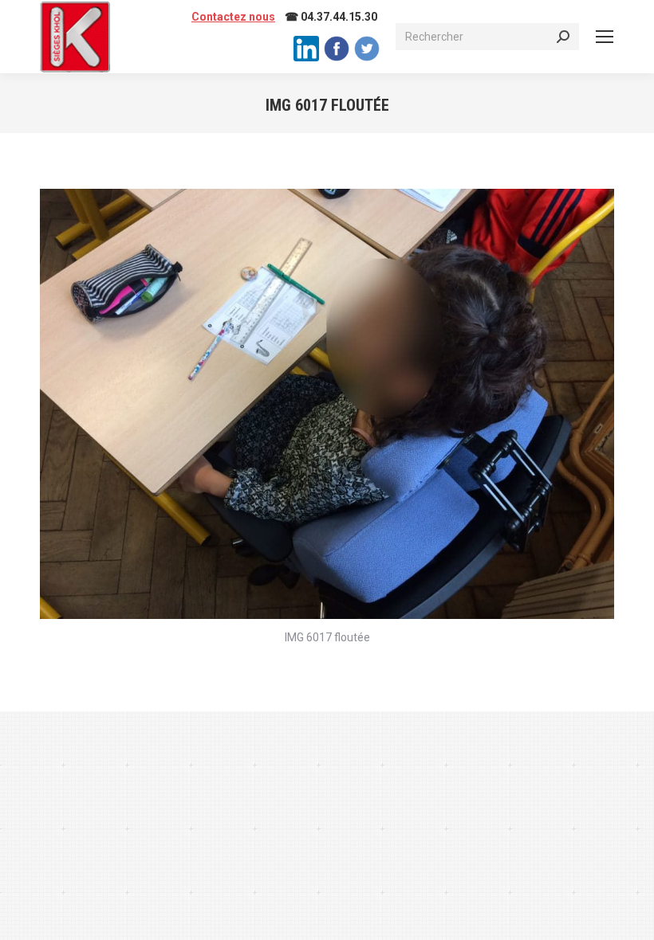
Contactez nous (233, 16)
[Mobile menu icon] (604, 36)
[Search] (563, 36)
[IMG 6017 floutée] (327, 404)
